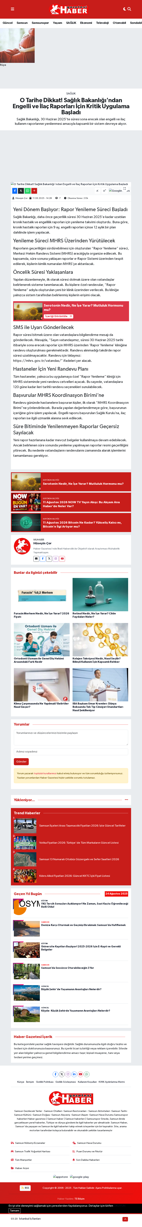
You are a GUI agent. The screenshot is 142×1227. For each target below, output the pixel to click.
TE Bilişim (79, 1198)
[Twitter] (49, 559)
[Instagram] (56, 559)
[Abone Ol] (119, 190)
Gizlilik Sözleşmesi (65, 1082)
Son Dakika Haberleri (88, 1160)
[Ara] (129, 9)
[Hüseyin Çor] (22, 546)
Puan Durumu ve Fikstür (90, 1151)
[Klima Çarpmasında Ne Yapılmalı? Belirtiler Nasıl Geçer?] (42, 684)
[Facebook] (43, 559)
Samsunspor (40, 23)
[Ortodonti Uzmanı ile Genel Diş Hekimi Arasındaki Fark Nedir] (42, 639)
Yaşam (57, 23)
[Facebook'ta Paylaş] (14, 191)
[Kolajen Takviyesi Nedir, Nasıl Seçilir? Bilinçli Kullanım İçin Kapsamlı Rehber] (100, 639)
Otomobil (119, 23)
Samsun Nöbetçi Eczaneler (30, 1143)
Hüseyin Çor (22, 198)
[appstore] (60, 1177)
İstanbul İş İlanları (30, 1218)
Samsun (22, 23)
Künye (20, 1082)
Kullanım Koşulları (87, 1082)
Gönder (21, 761)
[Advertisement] (71, 156)
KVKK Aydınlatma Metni (112, 1082)
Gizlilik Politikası (45, 1082)
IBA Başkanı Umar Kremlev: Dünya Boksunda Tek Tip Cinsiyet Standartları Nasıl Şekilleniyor (98, 707)
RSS (26, 1188)
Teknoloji (102, 23)
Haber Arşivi (22, 1168)
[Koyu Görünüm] (124, 9)
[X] (62, 1074)
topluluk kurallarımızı (45, 773)
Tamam (14, 1210)
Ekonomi (86, 23)
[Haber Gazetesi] (68, 9)
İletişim (30, 1082)
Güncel (7, 23)
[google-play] (79, 1177)
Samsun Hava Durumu (89, 1143)
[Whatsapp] (87, 1074)
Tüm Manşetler (23, 1160)
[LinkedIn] (74, 1074)
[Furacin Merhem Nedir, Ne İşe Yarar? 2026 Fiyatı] (42, 594)
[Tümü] (126, 800)
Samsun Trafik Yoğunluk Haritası (32, 1151)
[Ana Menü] (12, 9)
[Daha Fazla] (34, 191)
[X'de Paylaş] (21, 191)
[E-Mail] (36, 559)
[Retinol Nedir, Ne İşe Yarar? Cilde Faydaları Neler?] (100, 594)
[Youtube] (62, 559)
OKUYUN (119, 1205)
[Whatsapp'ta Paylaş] (28, 191)
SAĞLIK (71, 23)
